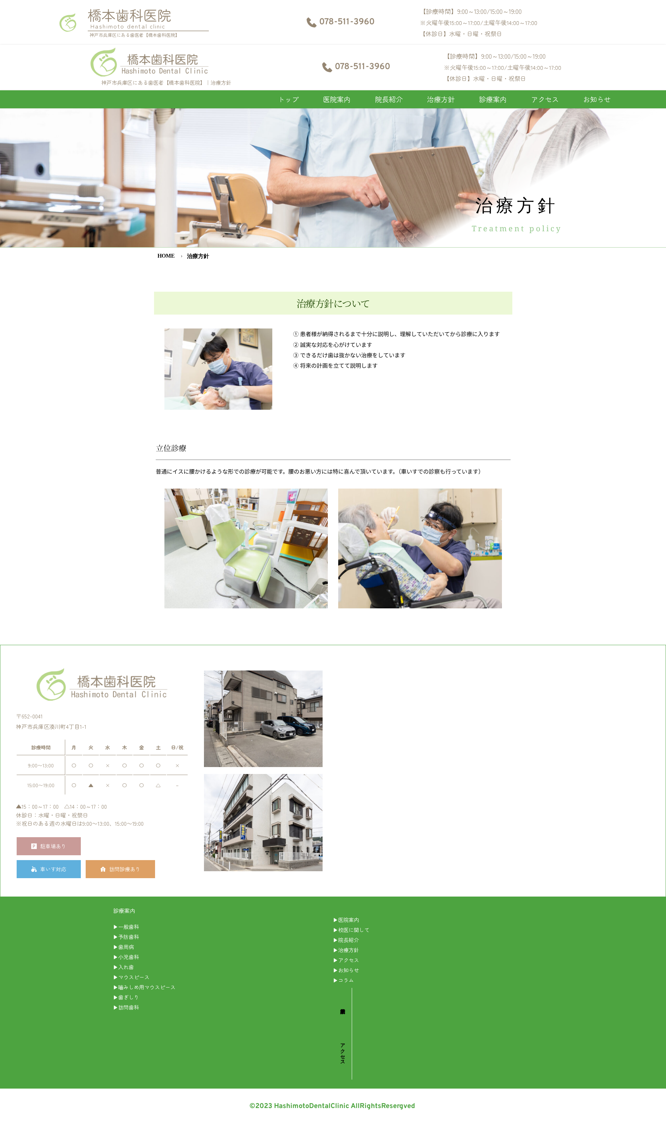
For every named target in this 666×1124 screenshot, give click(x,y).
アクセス (342, 1051)
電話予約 (342, 1005)
